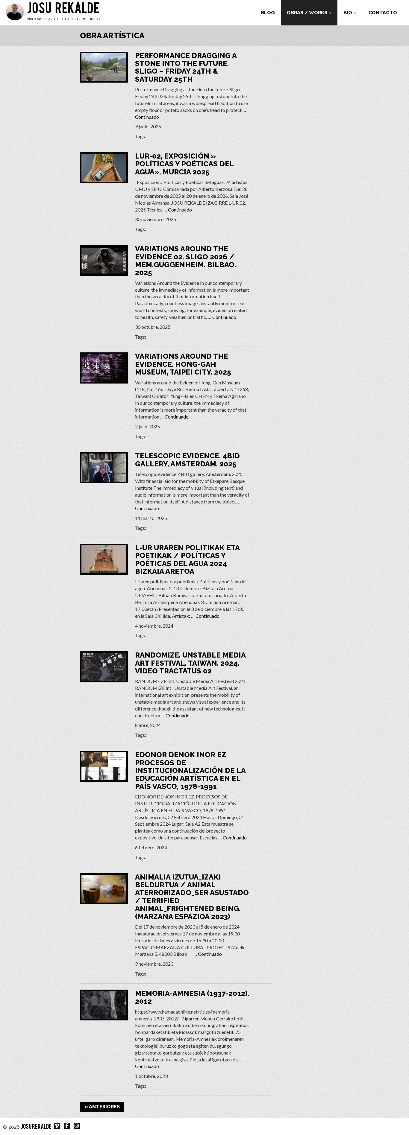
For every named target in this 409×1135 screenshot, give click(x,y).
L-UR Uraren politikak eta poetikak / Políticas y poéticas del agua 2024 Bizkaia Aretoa (187, 559)
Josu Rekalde (63, 10)
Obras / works (307, 13)
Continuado (147, 117)
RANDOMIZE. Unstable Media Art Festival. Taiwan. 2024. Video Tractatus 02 (190, 663)
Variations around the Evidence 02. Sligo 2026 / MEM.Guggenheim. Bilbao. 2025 (185, 260)
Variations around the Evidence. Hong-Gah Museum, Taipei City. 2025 (183, 364)
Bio (348, 13)
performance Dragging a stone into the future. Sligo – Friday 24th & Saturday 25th (186, 67)
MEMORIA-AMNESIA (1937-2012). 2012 (192, 997)
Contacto (382, 13)
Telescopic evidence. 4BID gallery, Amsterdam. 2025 (187, 459)
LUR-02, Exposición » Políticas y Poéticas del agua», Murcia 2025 (184, 164)
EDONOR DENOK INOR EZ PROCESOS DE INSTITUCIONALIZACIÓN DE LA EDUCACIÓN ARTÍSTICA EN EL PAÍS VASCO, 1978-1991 (190, 770)
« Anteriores (102, 1107)
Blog (268, 13)
